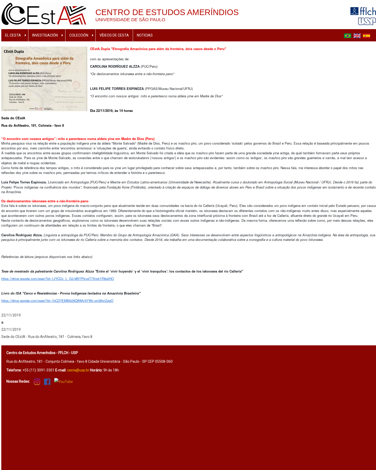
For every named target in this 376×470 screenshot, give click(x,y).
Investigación (45, 35)
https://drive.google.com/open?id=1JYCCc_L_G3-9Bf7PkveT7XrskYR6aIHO (57, 278)
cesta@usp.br (78, 370)
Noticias (145, 35)
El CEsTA (13, 35)
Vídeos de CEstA (114, 35)
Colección (78, 35)
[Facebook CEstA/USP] (47, 381)
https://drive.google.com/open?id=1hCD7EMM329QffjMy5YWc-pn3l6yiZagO (57, 300)
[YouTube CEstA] (63, 381)
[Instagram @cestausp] (37, 381)
